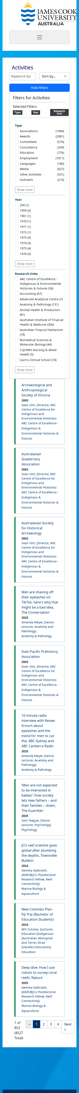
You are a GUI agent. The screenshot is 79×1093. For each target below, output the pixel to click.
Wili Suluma (37, 938)
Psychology (29, 830)
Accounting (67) (31, 294)
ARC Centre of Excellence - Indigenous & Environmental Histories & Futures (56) (40, 283)
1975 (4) (25, 248)
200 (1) (24, 205)
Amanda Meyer (37, 626)
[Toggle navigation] (39, 37)
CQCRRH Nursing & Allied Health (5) (38, 352)
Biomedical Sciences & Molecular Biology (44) (36, 342)
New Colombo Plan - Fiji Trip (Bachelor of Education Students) (37, 914)
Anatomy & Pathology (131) (39, 304)
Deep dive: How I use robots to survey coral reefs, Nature (39, 972)
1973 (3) (25, 237)
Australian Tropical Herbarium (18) (41, 332)
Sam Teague (36, 822)
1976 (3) (25, 254)
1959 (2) (25, 210)
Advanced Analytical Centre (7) (41, 299)
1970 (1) (25, 221)
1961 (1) (25, 216)
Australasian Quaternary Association (31, 459)
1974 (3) (25, 243)
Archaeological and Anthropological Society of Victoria (36, 390)
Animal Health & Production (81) (40, 312)
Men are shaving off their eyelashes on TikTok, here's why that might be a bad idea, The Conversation (39, 602)
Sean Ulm (38, 411)
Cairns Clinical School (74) (38, 360)
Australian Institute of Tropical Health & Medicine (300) (41, 322)
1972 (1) (25, 232)
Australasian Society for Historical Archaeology (37, 528)
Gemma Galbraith (38, 877)
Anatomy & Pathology (36, 636)
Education (28, 952)
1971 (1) (25, 227)
